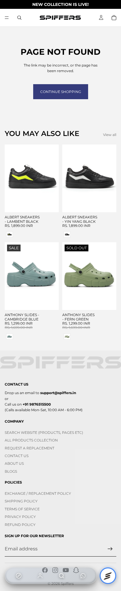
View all (109, 134)
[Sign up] (110, 549)
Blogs (11, 471)
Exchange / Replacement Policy (38, 493)
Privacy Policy (20, 516)
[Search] (19, 17)
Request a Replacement (29, 448)
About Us (14, 463)
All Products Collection (31, 440)
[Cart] (113, 17)
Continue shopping (60, 91)
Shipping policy (21, 501)
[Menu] (7, 17)
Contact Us (16, 456)
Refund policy (20, 524)
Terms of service (22, 509)
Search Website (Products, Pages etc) (44, 432)
